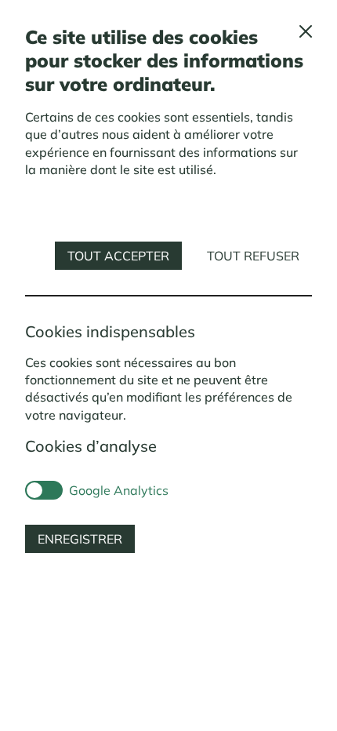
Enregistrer (80, 539)
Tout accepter (118, 256)
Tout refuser (253, 256)
